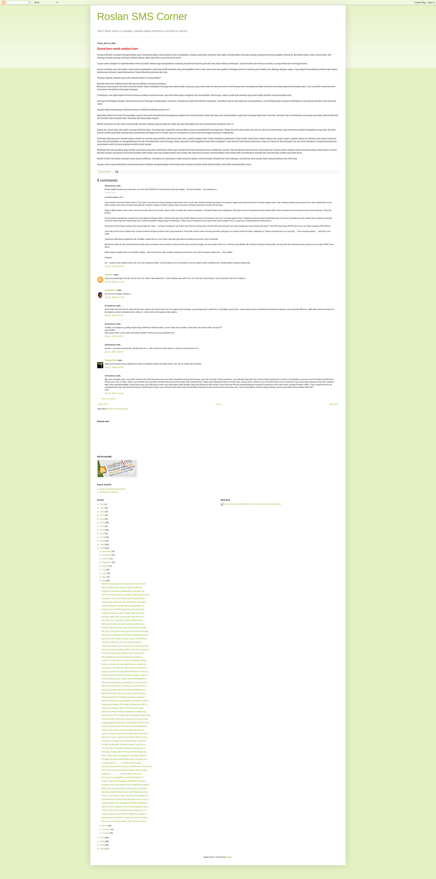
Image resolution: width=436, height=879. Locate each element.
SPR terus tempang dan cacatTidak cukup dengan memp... (126, 595)
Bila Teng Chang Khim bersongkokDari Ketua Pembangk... (126, 631)
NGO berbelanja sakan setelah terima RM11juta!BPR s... (125, 679)
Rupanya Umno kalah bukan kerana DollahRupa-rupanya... (126, 785)
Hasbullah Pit (111, 290)
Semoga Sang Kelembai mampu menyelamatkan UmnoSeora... (127, 766)
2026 (102, 504)
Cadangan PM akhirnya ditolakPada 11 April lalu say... (124, 591)
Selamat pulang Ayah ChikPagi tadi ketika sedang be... (124, 697)
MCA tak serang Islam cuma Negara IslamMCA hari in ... (125, 686)
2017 (102, 515)
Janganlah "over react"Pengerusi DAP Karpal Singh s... (124, 598)
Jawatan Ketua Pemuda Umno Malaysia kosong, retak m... (126, 799)
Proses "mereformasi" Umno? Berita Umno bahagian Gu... (126, 795)
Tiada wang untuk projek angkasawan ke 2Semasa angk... (126, 646)
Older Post (333, 404)
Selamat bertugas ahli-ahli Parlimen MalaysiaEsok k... (124, 606)
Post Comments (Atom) (118, 409)
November (106, 555)
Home (218, 404)
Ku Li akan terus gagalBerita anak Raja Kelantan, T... (123, 777)
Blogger (229, 857)
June (104, 573)
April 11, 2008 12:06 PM (114, 266)
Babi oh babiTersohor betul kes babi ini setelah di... (122, 587)
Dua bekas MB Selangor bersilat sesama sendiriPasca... (125, 639)
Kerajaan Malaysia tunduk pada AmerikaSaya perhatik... (125, 627)
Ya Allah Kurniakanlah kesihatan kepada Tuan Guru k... (124, 744)
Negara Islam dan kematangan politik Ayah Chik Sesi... (124, 781)
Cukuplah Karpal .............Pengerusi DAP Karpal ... (122, 763)
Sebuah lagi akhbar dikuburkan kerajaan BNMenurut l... (124, 690)
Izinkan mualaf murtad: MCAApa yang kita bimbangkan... (125, 726)
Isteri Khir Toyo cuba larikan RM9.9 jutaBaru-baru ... (123, 620)
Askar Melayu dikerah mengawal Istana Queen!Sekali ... (125, 755)
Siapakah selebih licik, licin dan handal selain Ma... (122, 642)
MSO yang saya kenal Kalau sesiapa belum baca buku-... (125, 788)
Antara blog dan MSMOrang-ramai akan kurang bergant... (125, 719)
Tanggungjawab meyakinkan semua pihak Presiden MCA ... (126, 723)
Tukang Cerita (111, 360)
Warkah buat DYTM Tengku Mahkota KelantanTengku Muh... (127, 715)
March (105, 826)
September (107, 562)
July (104, 570)
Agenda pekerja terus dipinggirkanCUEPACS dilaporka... (125, 803)
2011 (102, 537)
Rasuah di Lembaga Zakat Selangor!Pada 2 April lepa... (124, 741)
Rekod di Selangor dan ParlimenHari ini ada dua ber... (123, 653)
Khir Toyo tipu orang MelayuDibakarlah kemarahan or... (124, 748)
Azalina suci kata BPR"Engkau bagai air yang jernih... (123, 609)
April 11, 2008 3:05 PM (114, 352)
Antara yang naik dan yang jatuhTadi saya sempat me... (124, 664)
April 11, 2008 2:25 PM (114, 315)
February (106, 829)
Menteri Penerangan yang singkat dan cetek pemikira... (124, 584)
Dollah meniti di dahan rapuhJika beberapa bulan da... (124, 730)
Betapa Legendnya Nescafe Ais (112, 489)
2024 (102, 508)
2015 (102, 523)
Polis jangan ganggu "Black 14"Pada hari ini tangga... (123, 708)
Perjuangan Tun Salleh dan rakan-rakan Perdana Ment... (125, 668)
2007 (102, 838)
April (104, 580)
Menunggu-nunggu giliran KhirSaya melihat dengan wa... (125, 752)
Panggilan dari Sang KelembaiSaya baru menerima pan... (125, 759)
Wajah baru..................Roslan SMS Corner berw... (122, 774)
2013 (102, 530)
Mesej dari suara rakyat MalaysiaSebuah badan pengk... (125, 770)
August (105, 566)
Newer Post (103, 404)
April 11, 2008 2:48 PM (114, 336)
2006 (102, 841)
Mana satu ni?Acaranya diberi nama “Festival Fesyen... (124, 821)
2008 (102, 548)
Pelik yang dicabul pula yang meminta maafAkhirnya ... (124, 624)
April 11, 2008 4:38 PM (114, 367)
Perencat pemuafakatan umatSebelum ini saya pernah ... (125, 682)
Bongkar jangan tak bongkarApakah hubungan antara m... (125, 675)
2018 (102, 512)
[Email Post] (116, 171)
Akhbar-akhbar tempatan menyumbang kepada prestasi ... (126, 807)
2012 (102, 533)
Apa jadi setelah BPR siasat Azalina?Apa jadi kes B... (123, 617)
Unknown (109, 275)
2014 (102, 526)
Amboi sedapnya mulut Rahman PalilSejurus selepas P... (125, 814)
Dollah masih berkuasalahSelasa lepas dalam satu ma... (125, 810)
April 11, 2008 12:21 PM (114, 282)
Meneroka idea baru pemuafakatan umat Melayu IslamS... (125, 701)
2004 (102, 849)
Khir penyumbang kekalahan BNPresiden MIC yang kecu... (126, 649)
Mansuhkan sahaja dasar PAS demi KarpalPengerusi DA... (126, 635)
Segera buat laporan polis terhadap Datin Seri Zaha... (123, 613)
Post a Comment (108, 399)
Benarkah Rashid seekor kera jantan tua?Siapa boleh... (124, 693)
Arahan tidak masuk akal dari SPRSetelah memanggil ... (124, 602)
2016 (102, 519)
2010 (102, 541)
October (106, 559)
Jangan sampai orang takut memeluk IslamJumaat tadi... (125, 733)
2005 (102, 845)
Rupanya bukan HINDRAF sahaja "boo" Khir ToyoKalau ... (126, 817)
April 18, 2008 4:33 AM (114, 393)
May (104, 577)
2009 (102, 545)
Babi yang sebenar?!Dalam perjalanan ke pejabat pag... (124, 711)
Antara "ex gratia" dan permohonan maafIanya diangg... (124, 660)
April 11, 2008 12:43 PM (114, 297)
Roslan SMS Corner (142, 16)
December (106, 551)
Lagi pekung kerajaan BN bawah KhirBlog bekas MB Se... (125, 704)
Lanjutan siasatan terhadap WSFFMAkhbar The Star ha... (125, 671)
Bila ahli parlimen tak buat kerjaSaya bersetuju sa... (123, 657)
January (106, 833)
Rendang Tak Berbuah (108, 492)
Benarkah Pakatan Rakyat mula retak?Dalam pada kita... (125, 792)
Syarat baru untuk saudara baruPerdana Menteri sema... (125, 737)
